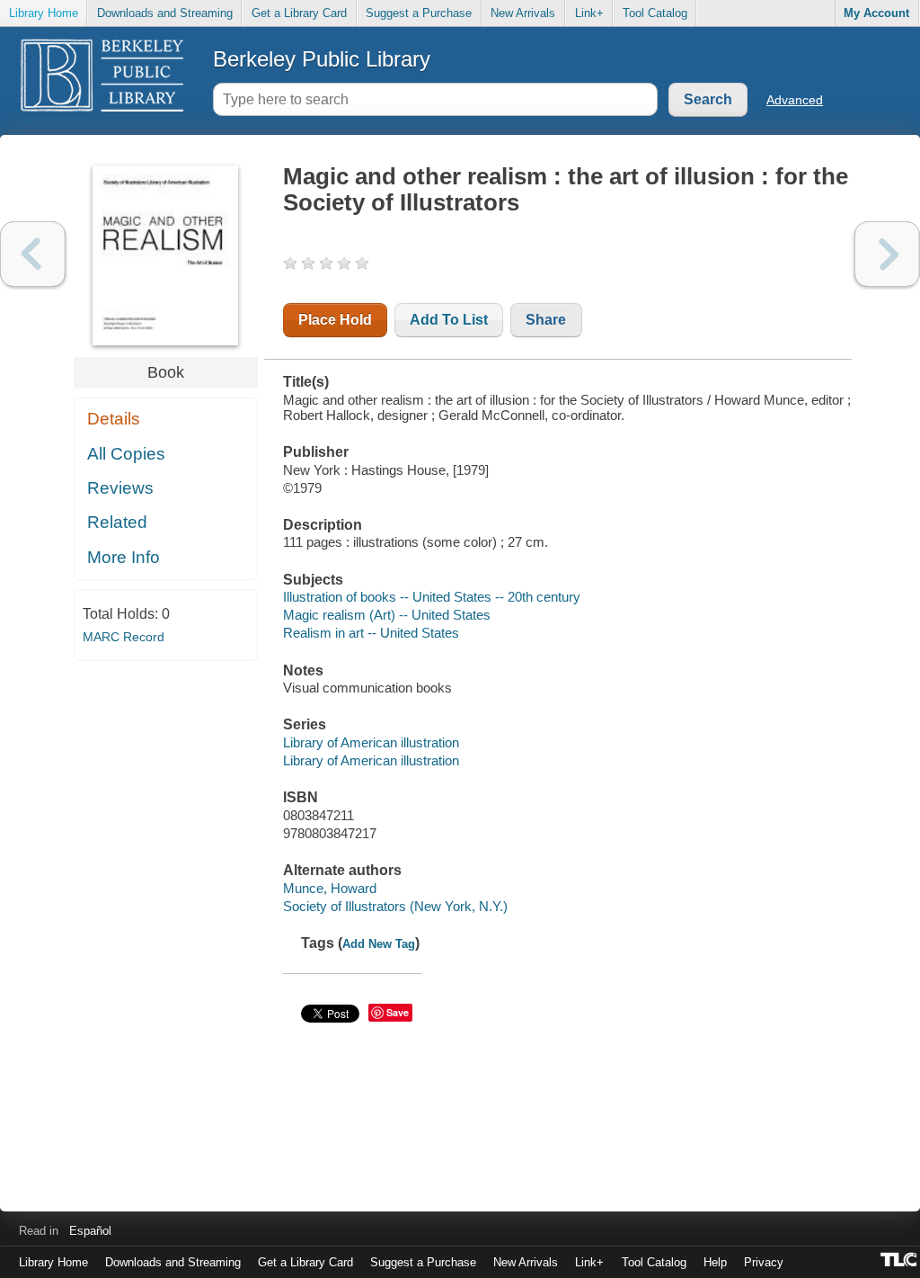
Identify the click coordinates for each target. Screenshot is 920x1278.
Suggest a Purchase (419, 13)
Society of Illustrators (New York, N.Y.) (395, 906)
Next (887, 254)
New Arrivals (523, 13)
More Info (123, 557)
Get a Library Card (299, 13)
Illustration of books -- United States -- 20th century (431, 596)
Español (90, 1231)
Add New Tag (378, 944)
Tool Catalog (655, 13)
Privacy (763, 1262)
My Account (876, 13)
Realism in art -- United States (371, 632)
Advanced (794, 100)
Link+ (589, 13)
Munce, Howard (329, 888)
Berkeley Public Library (321, 59)
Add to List (449, 319)
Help (715, 1262)
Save (397, 1012)
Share (546, 319)
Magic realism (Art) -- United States (387, 614)
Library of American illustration (371, 742)
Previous (33, 254)
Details (113, 418)
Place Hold (335, 319)
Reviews (120, 487)
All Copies (126, 453)
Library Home (43, 13)
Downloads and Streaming (165, 13)
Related (117, 522)
